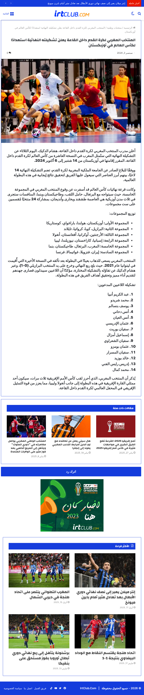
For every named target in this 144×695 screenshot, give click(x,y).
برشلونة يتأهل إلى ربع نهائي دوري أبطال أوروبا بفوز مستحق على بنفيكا (40, 658)
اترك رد (71, 471)
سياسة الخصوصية (13, 688)
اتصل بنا (28, 688)
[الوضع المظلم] (133, 14)
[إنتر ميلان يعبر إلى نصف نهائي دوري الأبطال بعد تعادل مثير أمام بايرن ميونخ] (105, 570)
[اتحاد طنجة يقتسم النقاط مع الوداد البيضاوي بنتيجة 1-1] (105, 631)
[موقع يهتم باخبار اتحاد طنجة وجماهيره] (72, 13)
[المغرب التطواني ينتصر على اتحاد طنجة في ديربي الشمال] (39, 570)
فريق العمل (40, 688)
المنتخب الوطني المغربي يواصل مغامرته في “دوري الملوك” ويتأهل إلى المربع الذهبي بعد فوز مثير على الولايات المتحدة (27, 446)
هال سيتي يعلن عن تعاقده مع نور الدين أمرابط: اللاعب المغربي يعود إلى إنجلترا (71, 445)
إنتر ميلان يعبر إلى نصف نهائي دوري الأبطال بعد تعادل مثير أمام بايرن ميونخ (86, 3)
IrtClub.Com (88, 688)
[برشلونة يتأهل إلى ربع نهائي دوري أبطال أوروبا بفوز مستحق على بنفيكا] (39, 631)
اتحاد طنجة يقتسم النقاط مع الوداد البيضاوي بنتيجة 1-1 (105, 655)
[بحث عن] (139, 14)
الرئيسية (128, 27)
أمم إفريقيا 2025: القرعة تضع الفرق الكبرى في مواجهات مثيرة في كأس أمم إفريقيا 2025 (115, 445)
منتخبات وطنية (114, 27)
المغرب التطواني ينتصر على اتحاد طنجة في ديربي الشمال (41, 594)
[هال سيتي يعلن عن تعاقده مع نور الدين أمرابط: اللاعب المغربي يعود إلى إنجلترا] (71, 426)
